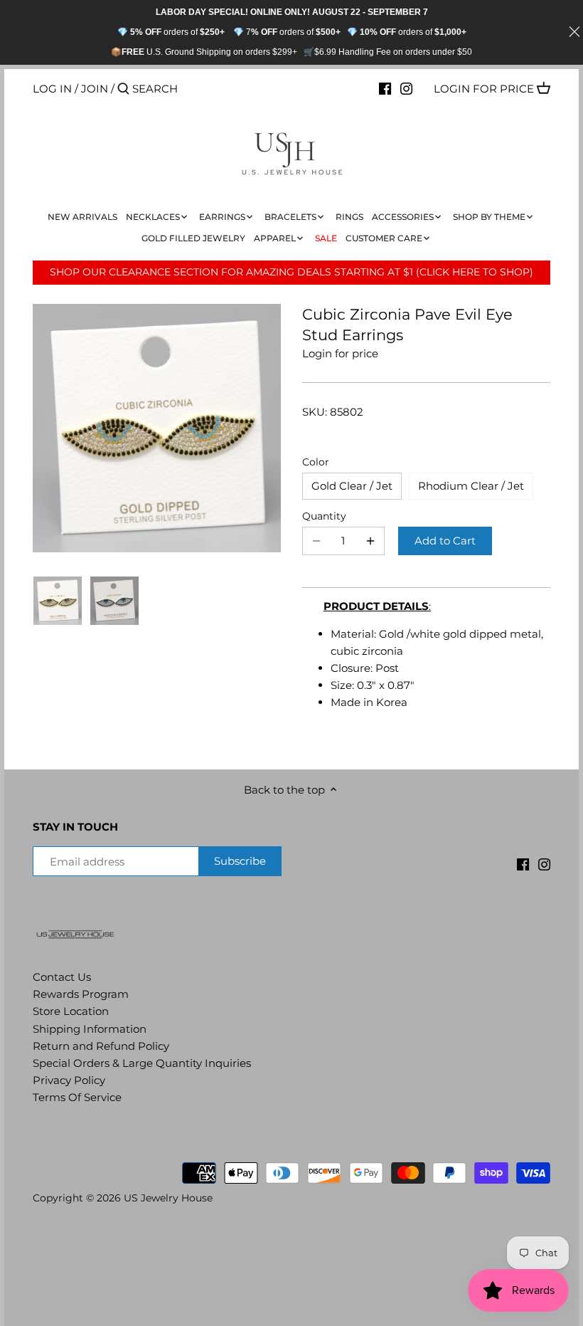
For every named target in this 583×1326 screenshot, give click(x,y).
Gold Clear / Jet (351, 486)
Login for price (484, 88)
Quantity (324, 516)
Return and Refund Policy (101, 1046)
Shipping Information (89, 1029)
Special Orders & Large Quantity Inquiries (142, 1063)
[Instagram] (406, 88)
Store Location (71, 1011)
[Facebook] (385, 88)
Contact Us (62, 977)
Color (315, 462)
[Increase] (370, 540)
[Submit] (123, 89)
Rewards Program (81, 994)
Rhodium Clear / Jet (471, 486)
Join (94, 88)
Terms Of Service (77, 1097)
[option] (57, 601)
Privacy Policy (69, 1080)
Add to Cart (445, 540)
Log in (52, 88)
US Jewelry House (168, 1198)
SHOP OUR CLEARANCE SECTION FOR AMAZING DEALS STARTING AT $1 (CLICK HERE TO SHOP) (291, 272)
